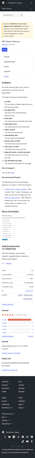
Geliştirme (7, 71)
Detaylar (7, 57)
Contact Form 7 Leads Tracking (16, 189)
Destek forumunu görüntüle (11, 353)
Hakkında (5, 382)
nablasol (5, 44)
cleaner (20, 295)
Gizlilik (4, 392)
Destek (6, 76)
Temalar (21, 385)
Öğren (4, 398)
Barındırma (5, 388)
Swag (21, 408)
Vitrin (20, 382)
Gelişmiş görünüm (8, 304)
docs (12, 173)
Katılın (20, 398)
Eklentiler (21, 388)
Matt (4, 417)
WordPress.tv (7, 408)
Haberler (5, 385)
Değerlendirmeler (9, 62)
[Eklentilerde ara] (22, 15)
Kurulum (6, 66)
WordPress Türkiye (12, 432)
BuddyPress (7, 424)
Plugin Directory (7, 8)
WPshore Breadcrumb (12, 198)
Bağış (21, 404)
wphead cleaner (27, 299)
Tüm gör (30, 336)
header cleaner (28, 295)
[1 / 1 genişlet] (31, 217)
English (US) (29, 291)
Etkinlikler (21, 401)
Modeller (21, 392)
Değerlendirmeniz (8, 336)
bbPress (5, 420)
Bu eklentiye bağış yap (9, 370)
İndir (4, 49)
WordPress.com (8, 414)
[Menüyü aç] (32, 3)
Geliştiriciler (5, 404)
